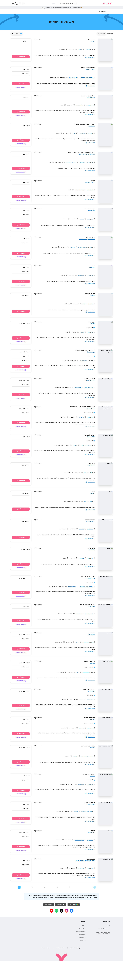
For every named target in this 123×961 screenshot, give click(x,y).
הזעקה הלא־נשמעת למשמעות (85, 350)
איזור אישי (82, 940)
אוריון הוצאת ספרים (79, 840)
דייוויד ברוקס (91, 634)
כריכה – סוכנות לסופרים (70, 162)
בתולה (93, 181)
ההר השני (92, 633)
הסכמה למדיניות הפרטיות (51, 7)
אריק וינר (92, 663)
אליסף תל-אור (79, 105)
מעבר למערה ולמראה (88, 576)
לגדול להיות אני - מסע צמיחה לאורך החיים (81, 152)
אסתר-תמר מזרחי (90, 861)
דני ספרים (81, 529)
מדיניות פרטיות (60, 948)
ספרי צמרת (81, 868)
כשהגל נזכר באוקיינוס (88, 746)
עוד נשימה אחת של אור (87, 605)
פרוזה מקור (90, 190)
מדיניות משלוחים (80, 931)
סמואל (93, 831)
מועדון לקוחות (81, 937)
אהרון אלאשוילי (90, 804)
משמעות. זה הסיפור (88, 774)
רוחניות (83, 77)
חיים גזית (92, 776)
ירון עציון (92, 748)
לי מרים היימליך (90, 69)
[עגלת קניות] (16, 3)
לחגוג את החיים (90, 294)
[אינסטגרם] (66, 911)
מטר (78, 672)
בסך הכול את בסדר (89, 689)
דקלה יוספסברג (90, 521)
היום (93, 492)
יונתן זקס (92, 295)
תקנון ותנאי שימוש (75, 948)
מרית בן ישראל (91, 408)
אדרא (74, 133)
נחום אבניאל (91, 239)
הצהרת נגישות (46, 948)
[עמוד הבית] (109, 11)
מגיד (84, 304)
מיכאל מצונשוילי (90, 578)
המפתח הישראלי (89, 209)
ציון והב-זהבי (91, 437)
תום (93, 265)
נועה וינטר (92, 719)
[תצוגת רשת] (17, 33)
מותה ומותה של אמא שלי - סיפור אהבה (82, 407)
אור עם (77, 642)
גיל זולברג (92, 550)
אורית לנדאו (91, 606)
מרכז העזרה (82, 928)
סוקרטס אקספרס (89, 661)
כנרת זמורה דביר (83, 360)
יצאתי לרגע (91, 322)
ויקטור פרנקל (91, 352)
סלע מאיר (72, 247)
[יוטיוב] (51, 911)
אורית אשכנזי (91, 691)
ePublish (81, 700)
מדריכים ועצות (89, 49)
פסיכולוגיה (90, 133)
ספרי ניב (80, 49)
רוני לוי (93, 41)
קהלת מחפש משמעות (88, 96)
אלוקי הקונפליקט (89, 802)
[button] (13, 3)
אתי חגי (93, 324)
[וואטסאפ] (56, 911)
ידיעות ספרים (78, 387)
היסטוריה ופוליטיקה (88, 247)
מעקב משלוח (82, 934)
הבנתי (43, 7)
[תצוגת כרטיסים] (12, 33)
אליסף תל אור (91, 97)
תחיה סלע (92, 267)
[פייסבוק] (71, 911)
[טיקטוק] (61, 911)
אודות (83, 925)
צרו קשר (108, 925)
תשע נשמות (81, 275)
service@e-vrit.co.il (104, 928)
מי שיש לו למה (90, 237)
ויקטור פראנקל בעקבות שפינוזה (84, 124)
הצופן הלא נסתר (89, 435)
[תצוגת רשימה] (21, 33)
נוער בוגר (90, 387)
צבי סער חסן (91, 126)
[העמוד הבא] (19, 887)
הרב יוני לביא (91, 465)
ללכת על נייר (91, 548)
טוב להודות (91, 39)
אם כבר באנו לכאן (89, 378)
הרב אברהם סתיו (90, 380)
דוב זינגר (92, 493)
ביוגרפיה (80, 247)
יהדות (91, 105)
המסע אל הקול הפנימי (88, 68)
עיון (92, 219)
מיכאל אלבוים (80, 861)
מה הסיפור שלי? (90, 520)
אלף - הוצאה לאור (73, 77)
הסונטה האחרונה (89, 718)
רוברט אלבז (91, 832)
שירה (87, 105)
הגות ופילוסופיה (83, 133)
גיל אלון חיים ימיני (90, 182)
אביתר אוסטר (83, 239)
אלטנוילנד (81, 417)
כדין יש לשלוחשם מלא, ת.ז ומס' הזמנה (103, 933)
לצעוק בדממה (90, 859)
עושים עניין (91, 463)
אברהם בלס (91, 211)
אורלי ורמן (81, 154)
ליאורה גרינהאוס (90, 154)
